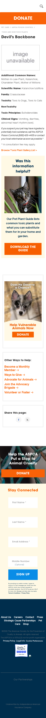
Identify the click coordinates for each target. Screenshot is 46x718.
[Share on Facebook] (18, 419)
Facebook (9, 664)
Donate (23, 18)
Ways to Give (13, 375)
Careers (18, 617)
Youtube (23, 664)
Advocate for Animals (18, 379)
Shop (26, 624)
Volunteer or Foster (17, 392)
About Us (6, 617)
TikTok (36, 664)
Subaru (23, 687)
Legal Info (20, 641)
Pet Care (5, 27)
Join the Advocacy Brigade (16, 386)
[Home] (23, 6)
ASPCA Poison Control (22, 27)
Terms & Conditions (14, 593)
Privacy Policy (25, 593)
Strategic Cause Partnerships (20, 620)
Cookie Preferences (34, 641)
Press (40, 617)
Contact (29, 617)
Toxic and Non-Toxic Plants (15, 32)
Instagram (29, 664)
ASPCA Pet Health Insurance (23, 698)
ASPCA (23, 608)
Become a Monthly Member (17, 368)
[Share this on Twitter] (27, 419)
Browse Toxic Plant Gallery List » (19, 150)
